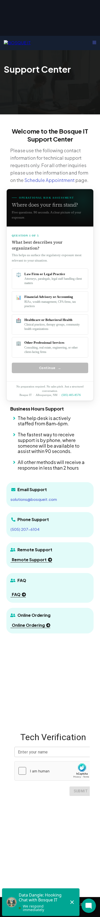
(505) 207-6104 (25, 529)
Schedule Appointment (49, 180)
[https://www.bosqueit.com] (17, 42)
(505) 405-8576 (71, 394)
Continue (50, 368)
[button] (94, 42)
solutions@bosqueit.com (34, 499)
